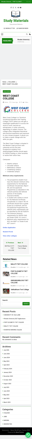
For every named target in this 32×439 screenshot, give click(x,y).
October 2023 (8, 380)
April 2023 (6, 398)
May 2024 (6, 361)
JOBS (5, 416)
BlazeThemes (20, 432)
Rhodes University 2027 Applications (6, 1)
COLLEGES (6, 91)
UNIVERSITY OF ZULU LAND (12, 315)
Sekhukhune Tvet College (20, 289)
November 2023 (8, 376)
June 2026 (7, 354)
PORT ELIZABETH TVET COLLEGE (18, 1)
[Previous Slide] (27, 1)
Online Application (9, 227)
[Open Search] (27, 34)
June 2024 (7, 357)
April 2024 (6, 365)
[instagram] (13, 8)
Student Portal (8, 232)
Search (5, 300)
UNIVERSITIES (8, 424)
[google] (18, 8)
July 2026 (6, 350)
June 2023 (7, 391)
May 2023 (6, 395)
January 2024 (7, 372)
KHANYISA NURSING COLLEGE (13, 330)
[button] (28, 435)
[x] (15, 8)
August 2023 (7, 383)
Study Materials (16, 21)
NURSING (6, 420)
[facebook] (11, 8)
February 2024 (8, 368)
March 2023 (7, 402)
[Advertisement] (16, 61)
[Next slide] (30, 1)
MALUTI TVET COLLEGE (19, 264)
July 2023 (6, 387)
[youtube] (20, 8)
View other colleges (10, 236)
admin (6, 102)
